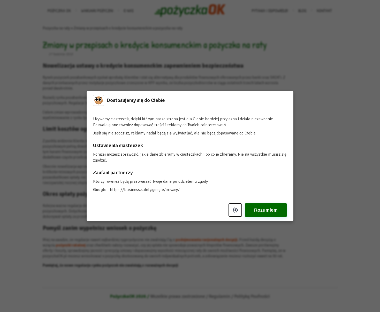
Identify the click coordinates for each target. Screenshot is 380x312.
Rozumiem (266, 210)
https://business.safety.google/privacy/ (145, 189)
